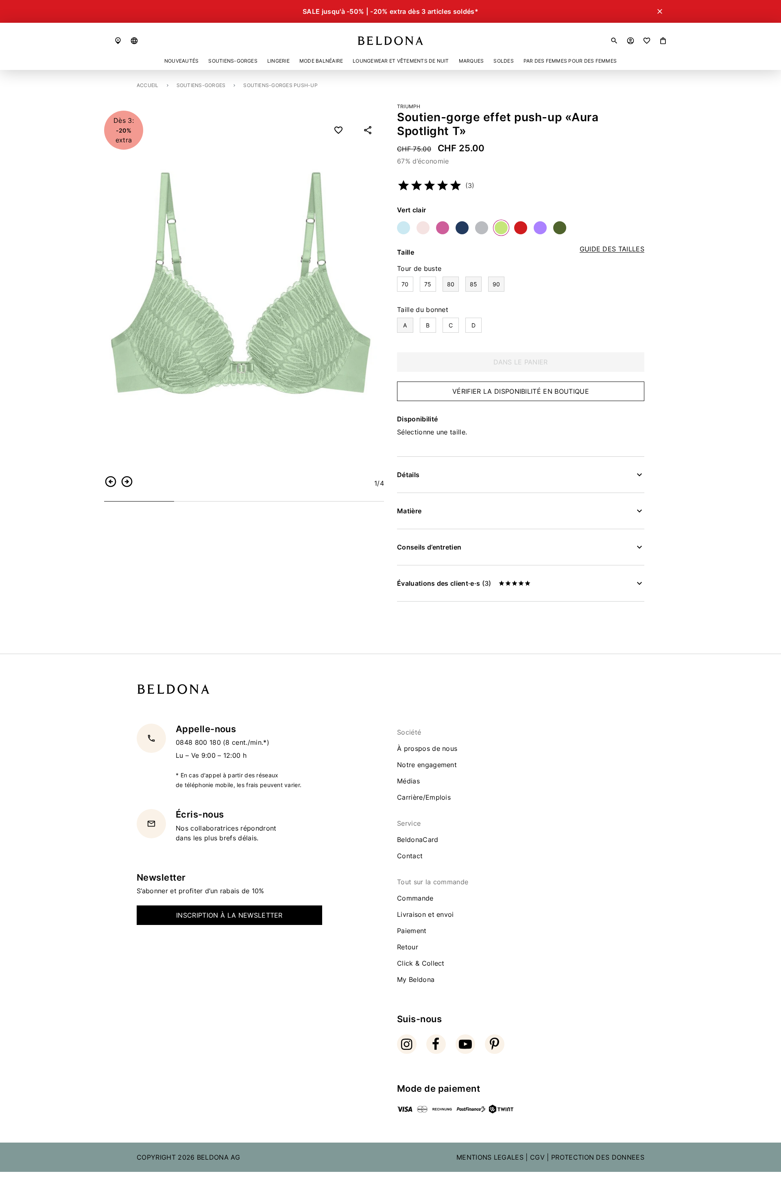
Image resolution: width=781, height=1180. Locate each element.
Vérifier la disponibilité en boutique (520, 391)
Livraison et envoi (425, 914)
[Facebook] (436, 1044)
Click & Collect (421, 963)
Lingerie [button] (278, 61)
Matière (409, 511)
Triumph (409, 106)
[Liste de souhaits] (647, 41)
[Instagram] (407, 1044)
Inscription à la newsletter (229, 915)
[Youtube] (465, 1044)
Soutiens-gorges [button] (232, 61)
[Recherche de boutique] (118, 41)
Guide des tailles (612, 249)
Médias (408, 781)
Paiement (412, 931)
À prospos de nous (427, 748)
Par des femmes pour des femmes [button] (570, 61)
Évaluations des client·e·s (444, 583)
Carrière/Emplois (424, 797)
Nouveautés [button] (181, 61)
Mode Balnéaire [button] (321, 61)
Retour (407, 947)
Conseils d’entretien (429, 547)
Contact (410, 856)
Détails (408, 475)
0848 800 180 (199, 742)
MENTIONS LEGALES (490, 1157)
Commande (415, 898)
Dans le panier (520, 362)
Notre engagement (427, 765)
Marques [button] (471, 61)
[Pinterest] (494, 1044)
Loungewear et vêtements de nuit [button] (401, 61)
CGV (537, 1157)
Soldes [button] (503, 61)
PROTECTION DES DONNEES (597, 1157)
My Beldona (415, 979)
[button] (134, 41)
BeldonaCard (417, 839)
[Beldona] (390, 41)
